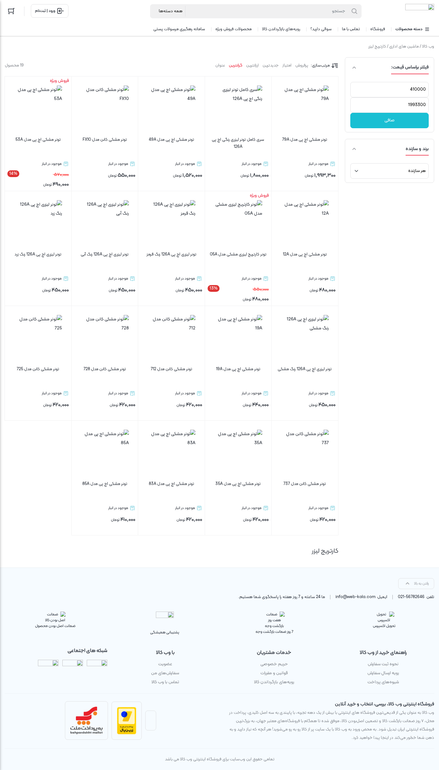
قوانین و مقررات (274, 673)
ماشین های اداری (404, 46)
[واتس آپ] (48, 670)
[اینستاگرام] (97, 670)
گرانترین (235, 65)
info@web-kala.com (355, 597)
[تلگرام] (72, 670)
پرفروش (301, 65)
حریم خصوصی (274, 664)
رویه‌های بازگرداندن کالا (274, 682)
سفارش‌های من (165, 673)
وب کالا (428, 46)
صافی (389, 120)
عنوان (220, 65)
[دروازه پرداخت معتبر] (127, 721)
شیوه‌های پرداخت (383, 682)
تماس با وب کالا (165, 682)
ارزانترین (252, 65)
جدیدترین (271, 65)
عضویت (165, 664)
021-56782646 (411, 597)
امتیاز (286, 65)
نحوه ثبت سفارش (383, 664)
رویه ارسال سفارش (383, 673)
